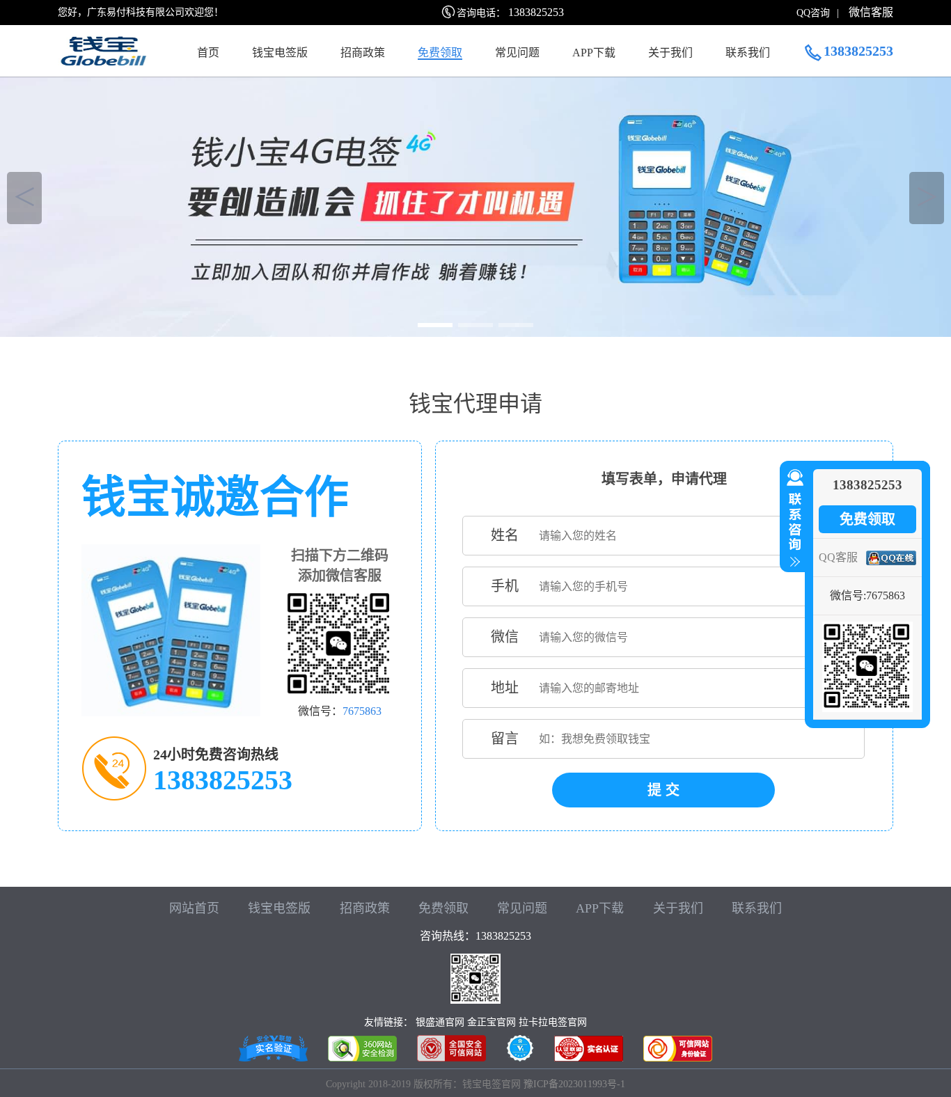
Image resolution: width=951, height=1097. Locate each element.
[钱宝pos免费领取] (475, 203)
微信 (505, 637)
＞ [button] (927, 198)
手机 (505, 586)
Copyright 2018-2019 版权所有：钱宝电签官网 (423, 1084)
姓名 (505, 535)
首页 (208, 52)
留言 (505, 738)
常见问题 (517, 52)
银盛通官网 (440, 1022)
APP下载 (593, 52)
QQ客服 (838, 557)
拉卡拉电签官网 (553, 1022)
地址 (505, 687)
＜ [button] (25, 198)
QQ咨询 (813, 13)
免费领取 (440, 52)
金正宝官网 (491, 1022)
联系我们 (747, 52)
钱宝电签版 (280, 52)
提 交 (663, 790)
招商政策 (362, 52)
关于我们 (670, 52)
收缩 (792, 518)
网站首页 (194, 908)
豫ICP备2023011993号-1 (574, 1084)
